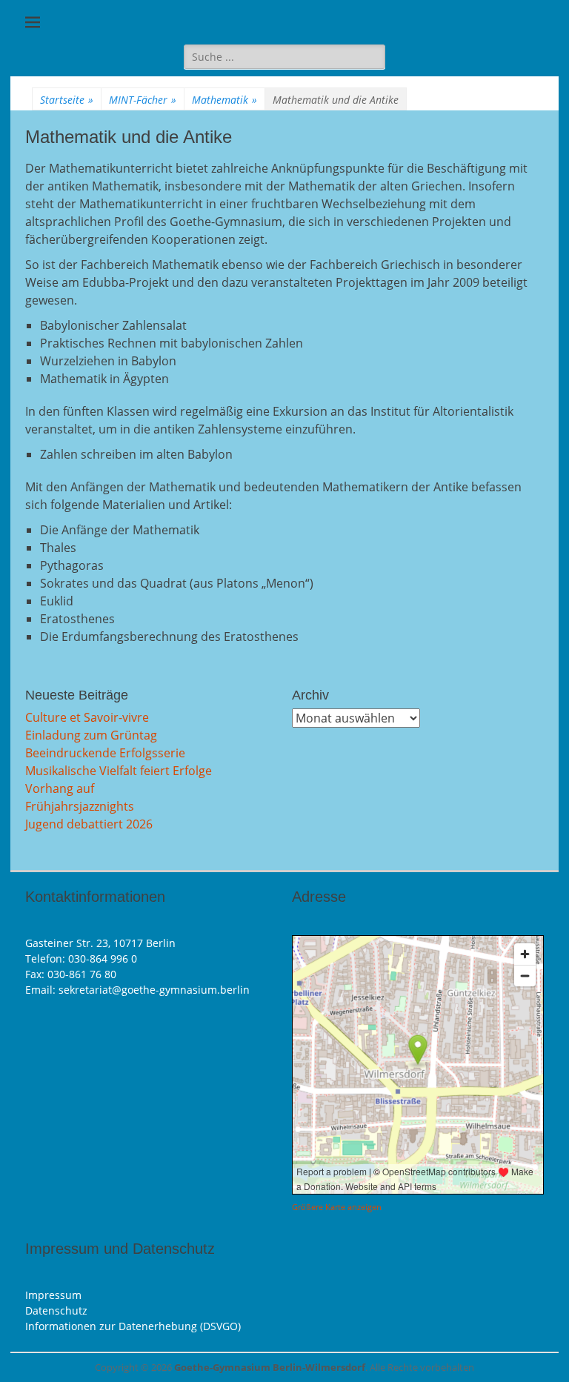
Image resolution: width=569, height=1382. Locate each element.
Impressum (53, 1295)
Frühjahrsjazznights (79, 806)
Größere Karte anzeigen (337, 1207)
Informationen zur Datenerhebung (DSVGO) (133, 1326)
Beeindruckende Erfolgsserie (105, 753)
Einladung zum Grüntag (91, 735)
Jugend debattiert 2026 (89, 824)
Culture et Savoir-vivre (87, 717)
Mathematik (224, 100)
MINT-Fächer (142, 100)
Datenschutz (56, 1310)
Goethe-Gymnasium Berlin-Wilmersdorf (269, 1367)
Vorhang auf (59, 788)
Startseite (66, 100)
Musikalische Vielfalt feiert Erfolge (118, 771)
